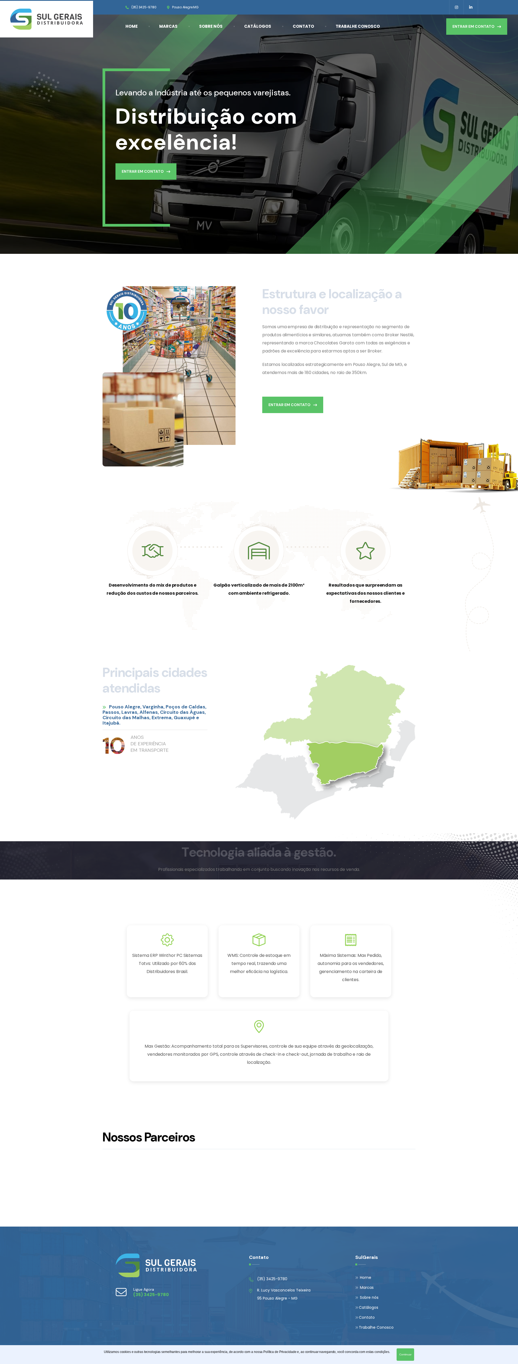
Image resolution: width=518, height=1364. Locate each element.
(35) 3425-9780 (143, 7)
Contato (303, 26)
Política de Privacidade (279, 1352)
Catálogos (257, 26)
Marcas (168, 26)
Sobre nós (211, 26)
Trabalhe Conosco (358, 26)
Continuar (405, 1354)
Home (131, 26)
